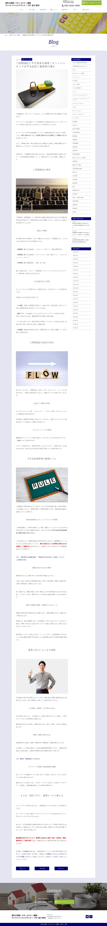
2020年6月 (75, 317)
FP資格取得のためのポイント (80, 66)
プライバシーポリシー (78, 103)
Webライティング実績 (78, 73)
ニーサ (74, 91)
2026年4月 (75, 266)
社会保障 (75, 194)
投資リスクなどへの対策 (15, 35)
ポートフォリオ (77, 110)
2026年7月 (75, 255)
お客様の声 (64, 9)
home (6, 35)
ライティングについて (78, 114)
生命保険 (75, 179)
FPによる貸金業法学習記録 (80, 62)
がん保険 (75, 80)
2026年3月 (75, 270)
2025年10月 (76, 288)
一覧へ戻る (42, 868)
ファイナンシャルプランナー (80, 95)
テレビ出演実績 (77, 88)
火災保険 (75, 175)
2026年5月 (75, 262)
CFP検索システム (50, 854)
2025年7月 (75, 299)
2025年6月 (75, 302)
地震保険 (75, 139)
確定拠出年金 (76, 190)
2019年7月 (75, 320)
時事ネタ (75, 172)
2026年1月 (75, 277)
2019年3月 (75, 324)
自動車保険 (75, 201)
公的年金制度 (76, 132)
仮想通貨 (75, 121)
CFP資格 (25, 851)
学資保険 (75, 147)
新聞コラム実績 (77, 165)
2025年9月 (75, 291)
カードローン (76, 77)
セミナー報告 (76, 84)
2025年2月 (75, 306)
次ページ (61, 868)
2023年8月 (75, 313)
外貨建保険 (75, 143)
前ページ (22, 868)
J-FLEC (39, 851)
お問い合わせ (85, 9)
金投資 (74, 212)
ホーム (21, 9)
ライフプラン (76, 118)
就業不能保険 (76, 154)
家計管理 (75, 150)
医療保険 (75, 136)
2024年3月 (75, 309)
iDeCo (74, 70)
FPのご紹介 (32, 9)
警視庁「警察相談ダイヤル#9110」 (30, 759)
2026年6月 (75, 259)
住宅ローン (75, 125)
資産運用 (75, 204)
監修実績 (75, 183)
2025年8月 (75, 295)
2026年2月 (75, 273)
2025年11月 (76, 284)
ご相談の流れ (42, 9)
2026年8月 (75, 252)
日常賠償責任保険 (77, 168)
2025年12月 (76, 281)
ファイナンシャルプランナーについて (81, 99)
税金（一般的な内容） (78, 197)
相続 (74, 186)
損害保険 (75, 161)
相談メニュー (53, 9)
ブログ (75, 9)
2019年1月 (75, 327)
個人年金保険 (76, 129)
